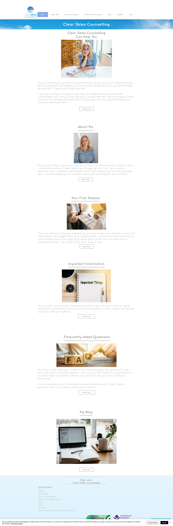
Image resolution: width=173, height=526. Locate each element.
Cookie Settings (153, 523)
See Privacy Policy (17, 523)
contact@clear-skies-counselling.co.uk (56, 510)
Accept (164, 523)
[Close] (170, 522)
